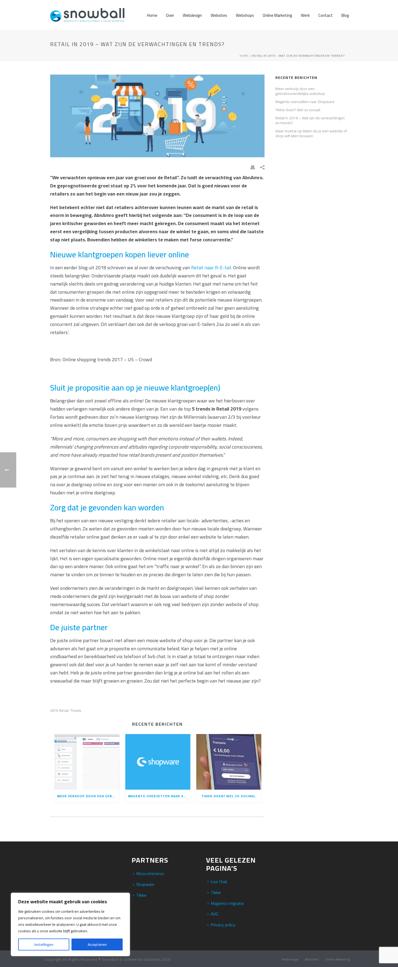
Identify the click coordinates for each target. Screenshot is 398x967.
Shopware (145, 884)
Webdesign (192, 15)
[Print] (252, 167)
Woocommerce (150, 873)
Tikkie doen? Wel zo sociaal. (228, 796)
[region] (70, 924)
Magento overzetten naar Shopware (159, 796)
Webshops (245, 15)
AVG (214, 914)
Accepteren (97, 944)
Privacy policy (223, 925)
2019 (54, 710)
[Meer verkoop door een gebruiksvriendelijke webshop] (86, 762)
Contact (325, 15)
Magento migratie (227, 903)
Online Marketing (277, 15)
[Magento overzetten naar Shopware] (157, 762)
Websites (219, 15)
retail (63, 710)
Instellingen (43, 944)
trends (75, 710)
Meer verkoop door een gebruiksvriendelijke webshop (88, 796)
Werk (305, 15)
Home (152, 15)
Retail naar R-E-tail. (211, 267)
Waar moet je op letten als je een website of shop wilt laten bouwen (311, 133)
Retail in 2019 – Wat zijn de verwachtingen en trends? (310, 120)
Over (170, 15)
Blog (345, 15)
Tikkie (141, 895)
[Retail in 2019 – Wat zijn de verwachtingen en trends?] (157, 116)
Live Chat (219, 882)
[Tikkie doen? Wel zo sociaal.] (228, 762)
